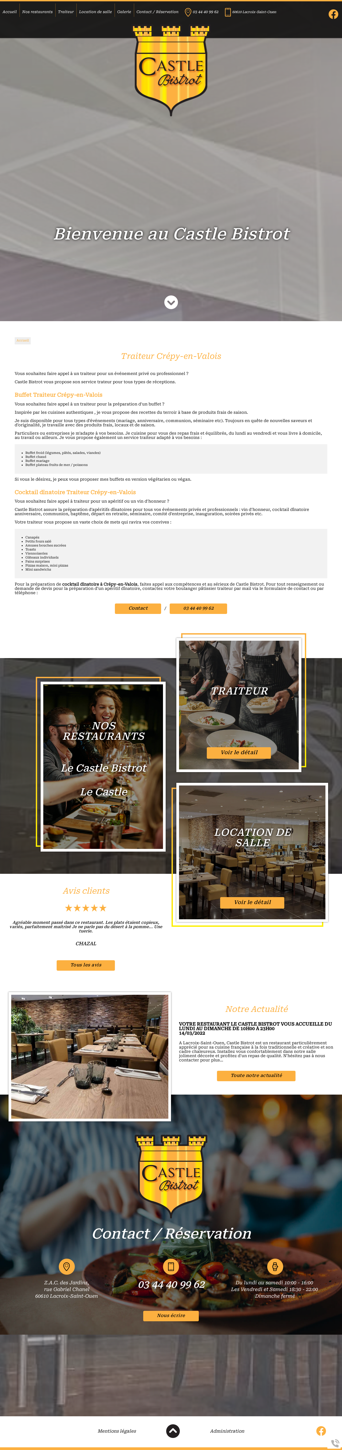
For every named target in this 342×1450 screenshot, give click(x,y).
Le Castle (103, 793)
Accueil (10, 12)
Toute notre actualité (256, 1076)
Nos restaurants (37, 12)
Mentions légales (117, 1431)
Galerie (124, 12)
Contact (138, 608)
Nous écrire (171, 1316)
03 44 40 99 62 (206, 12)
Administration (227, 1431)
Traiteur (66, 12)
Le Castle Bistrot (103, 769)
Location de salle (95, 12)
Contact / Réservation (157, 12)
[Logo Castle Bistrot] (171, 71)
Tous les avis (86, 965)
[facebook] (333, 18)
